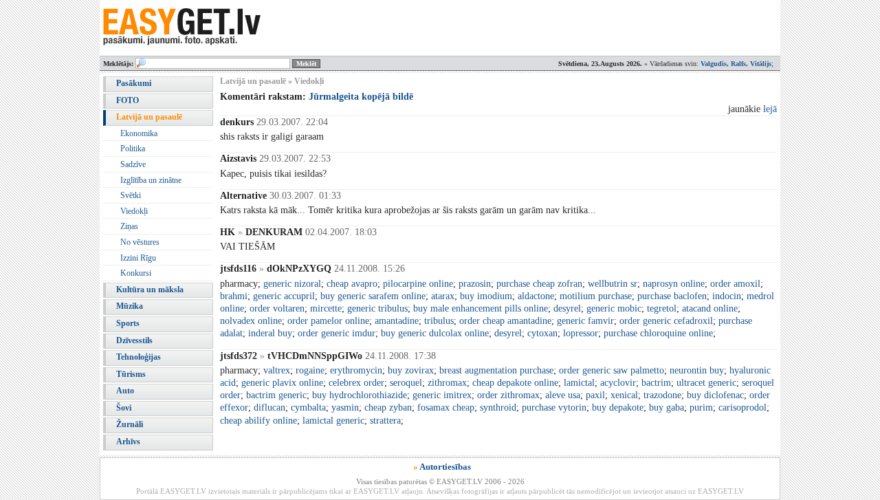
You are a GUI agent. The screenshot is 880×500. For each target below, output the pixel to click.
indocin (726, 296)
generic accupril (284, 296)
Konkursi (135, 273)
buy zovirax (411, 370)
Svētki (130, 195)
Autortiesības (445, 466)
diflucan (269, 407)
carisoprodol (742, 407)
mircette (326, 308)
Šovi (123, 408)
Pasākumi (133, 83)
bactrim (656, 383)
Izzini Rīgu (138, 258)
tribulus (439, 321)
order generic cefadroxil (666, 321)
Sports (128, 323)
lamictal (579, 383)
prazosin (475, 284)
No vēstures (140, 242)
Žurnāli (129, 424)
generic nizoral (292, 284)
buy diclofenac (715, 395)
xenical (624, 395)
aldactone (536, 296)
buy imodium (486, 296)
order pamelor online (328, 321)
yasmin (345, 407)
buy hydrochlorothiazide (359, 395)
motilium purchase (596, 296)
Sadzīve (133, 164)
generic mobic (613, 308)
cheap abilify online (258, 420)
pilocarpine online (418, 284)
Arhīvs (128, 441)
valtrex (276, 370)
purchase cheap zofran (539, 284)
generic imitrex (442, 395)
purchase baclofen (672, 296)
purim (701, 407)
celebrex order (356, 383)
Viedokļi (134, 211)
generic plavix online (282, 383)
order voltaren (277, 308)
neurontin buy (697, 370)
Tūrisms (131, 374)
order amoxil (735, 284)
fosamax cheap (445, 407)
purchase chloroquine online (658, 333)
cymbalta (308, 407)
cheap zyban (388, 407)
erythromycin (356, 370)
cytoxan (542, 333)
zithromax (447, 383)
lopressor (580, 333)
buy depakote (618, 407)
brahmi (234, 296)
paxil (595, 395)
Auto (125, 390)
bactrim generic (276, 395)
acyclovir (618, 383)
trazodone (662, 395)
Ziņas (129, 226)
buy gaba (666, 407)
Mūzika (129, 306)
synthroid (498, 407)
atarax (442, 296)
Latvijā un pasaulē (149, 117)
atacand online (710, 308)
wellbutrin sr (612, 284)
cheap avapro (352, 284)
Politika (132, 148)
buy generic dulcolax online (435, 333)
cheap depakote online (515, 383)
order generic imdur (336, 333)
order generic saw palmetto (611, 370)
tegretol (661, 308)
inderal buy (270, 333)
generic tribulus (377, 308)
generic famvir (585, 321)
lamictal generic (333, 420)
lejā (770, 109)
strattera (385, 420)
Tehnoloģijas (138, 357)
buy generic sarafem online (373, 296)
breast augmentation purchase (496, 370)
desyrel (567, 308)
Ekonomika (138, 133)
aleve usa (562, 395)
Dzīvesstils (134, 340)
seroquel (406, 383)
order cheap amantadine (505, 321)
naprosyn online (674, 284)
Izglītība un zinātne (151, 180)
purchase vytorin (554, 407)
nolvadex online (251, 321)
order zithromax (508, 395)
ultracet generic (706, 383)
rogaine (310, 370)
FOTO (127, 100)
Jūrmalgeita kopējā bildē (361, 96)
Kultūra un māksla (150, 289)
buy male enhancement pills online (480, 308)
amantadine (397, 321)
